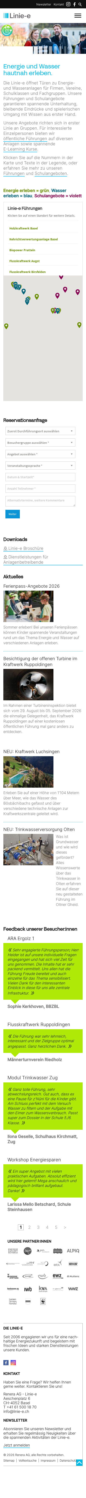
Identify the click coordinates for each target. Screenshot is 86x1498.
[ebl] (58, 1265)
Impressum (48, 1460)
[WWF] (43, 1303)
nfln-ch (16, 1411)
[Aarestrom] (58, 1252)
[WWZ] (73, 1290)
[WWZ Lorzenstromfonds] (12, 1303)
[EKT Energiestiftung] (12, 1278)
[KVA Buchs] (43, 1290)
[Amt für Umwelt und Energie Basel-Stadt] (12, 1265)
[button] (37, 297)
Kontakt (59, 4)
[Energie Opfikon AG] (28, 1278)
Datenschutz (68, 1460)
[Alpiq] (73, 1252)
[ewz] (58, 1278)
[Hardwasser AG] (12, 1290)
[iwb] (43, 1265)
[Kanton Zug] (28, 1303)
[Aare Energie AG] (43, 1252)
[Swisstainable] (28, 1252)
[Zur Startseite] (16, 15)
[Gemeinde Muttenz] (73, 1278)
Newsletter (43, 4)
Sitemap (8, 1460)
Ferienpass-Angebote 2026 (31, 586)
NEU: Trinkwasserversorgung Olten (39, 829)
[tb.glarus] (58, 1290)
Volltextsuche (28, 1460)
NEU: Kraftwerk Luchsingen (31, 751)
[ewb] (43, 1278)
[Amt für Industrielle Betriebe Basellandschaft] (28, 1265)
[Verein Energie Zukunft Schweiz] (12, 1252)
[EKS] (73, 1265)
